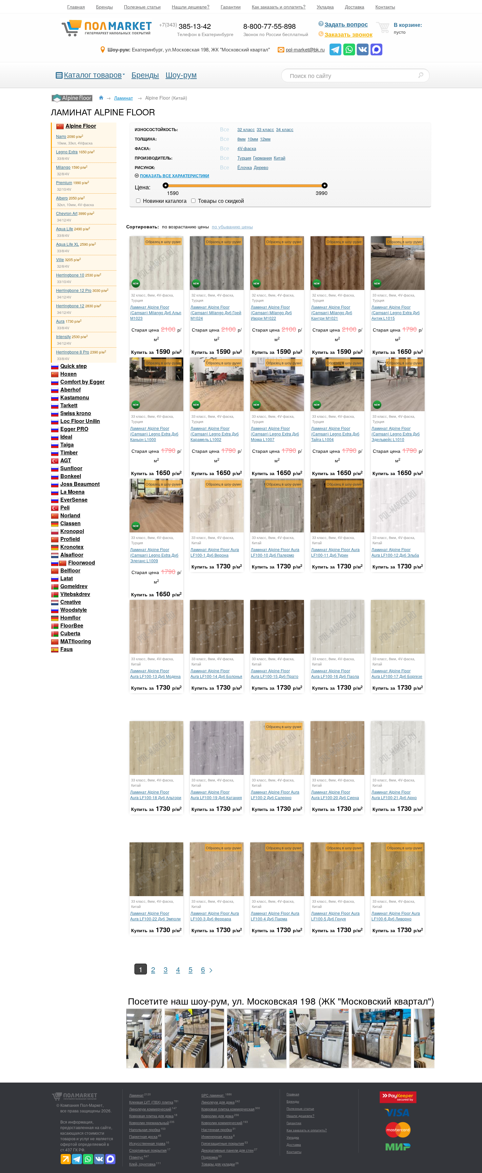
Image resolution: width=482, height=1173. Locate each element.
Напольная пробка (144, 1129)
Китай (279, 158)
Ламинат (136, 1095)
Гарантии (231, 6)
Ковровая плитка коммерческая (227, 1108)
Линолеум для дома (217, 1102)
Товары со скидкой (220, 200)
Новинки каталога (164, 200)
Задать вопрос (346, 24)
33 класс (265, 129)
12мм (265, 139)
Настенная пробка (216, 1129)
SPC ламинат (213, 1095)
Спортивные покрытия (148, 1150)
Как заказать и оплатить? (279, 6)
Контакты (385, 6)
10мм (253, 139)
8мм (241, 139)
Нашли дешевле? (191, 6)
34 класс (284, 129)
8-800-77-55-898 (269, 26)
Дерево (261, 167)
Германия (262, 158)
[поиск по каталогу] (421, 75)
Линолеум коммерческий (150, 1108)
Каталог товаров (93, 74)
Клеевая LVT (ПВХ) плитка (151, 1102)
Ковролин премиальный (149, 1122)
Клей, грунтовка (142, 1163)
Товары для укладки (218, 1163)
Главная (76, 6)
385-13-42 (185, 26)
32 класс (246, 129)
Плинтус (136, 1157)
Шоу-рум (181, 74)
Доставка (354, 6)
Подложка (209, 1157)
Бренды (104, 6)
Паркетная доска (143, 1136)
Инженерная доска (216, 1136)
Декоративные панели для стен (227, 1150)
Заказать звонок (348, 34)
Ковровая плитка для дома (151, 1115)
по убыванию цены (232, 226)
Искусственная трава (147, 1143)
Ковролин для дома (217, 1115)
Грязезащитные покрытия (222, 1143)
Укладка (325, 6)
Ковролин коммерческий (221, 1122)
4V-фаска (246, 148)
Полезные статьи (142, 6)
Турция (244, 158)
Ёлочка (244, 167)
